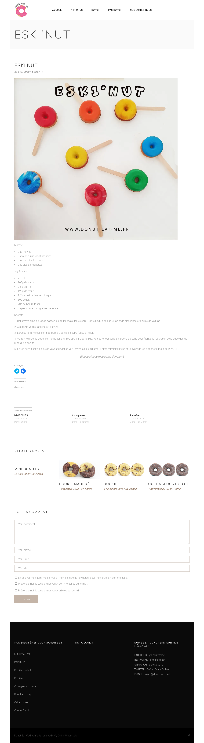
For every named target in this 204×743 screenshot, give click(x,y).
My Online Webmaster (66, 735)
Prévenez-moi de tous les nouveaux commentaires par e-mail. (53, 583)
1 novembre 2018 (69, 488)
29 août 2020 (21, 71)
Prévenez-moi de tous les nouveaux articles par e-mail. (48, 590)
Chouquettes (78, 415)
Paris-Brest (135, 415)
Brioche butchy (22, 694)
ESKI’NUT (19, 662)
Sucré (35, 71)
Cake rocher (21, 702)
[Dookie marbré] (79, 469)
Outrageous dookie (168, 484)
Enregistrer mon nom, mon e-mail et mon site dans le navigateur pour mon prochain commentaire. (73, 577)
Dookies (112, 484)
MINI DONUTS (21, 415)
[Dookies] (124, 469)
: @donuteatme (149, 655)
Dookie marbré (74, 484)
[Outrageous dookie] (169, 469)
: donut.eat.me (149, 659)
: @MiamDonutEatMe (151, 669)
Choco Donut (21, 710)
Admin (39, 473)
